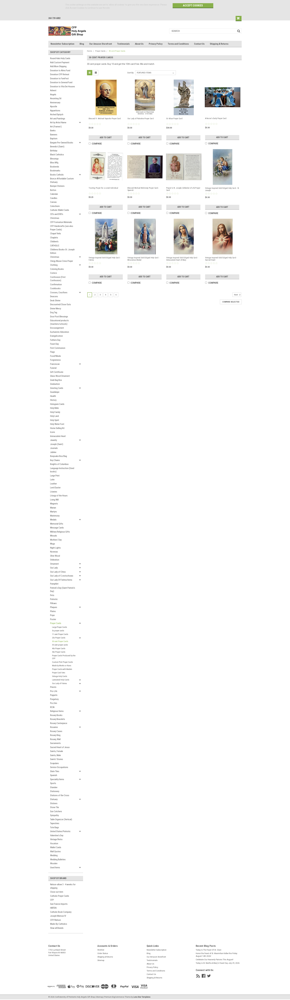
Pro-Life (53, 691)
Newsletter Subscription (62, 43)
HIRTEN (53, 908)
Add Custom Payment (59, 62)
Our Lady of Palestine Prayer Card (140, 119)
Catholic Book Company (60, 912)
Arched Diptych (56, 114)
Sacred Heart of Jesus (60, 747)
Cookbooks (55, 288)
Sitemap (100, 960)
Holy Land (54, 416)
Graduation (55, 384)
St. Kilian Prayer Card (174, 119)
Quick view (106, 112)
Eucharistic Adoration (59, 332)
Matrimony (55, 515)
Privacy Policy (156, 43)
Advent (53, 90)
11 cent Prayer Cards (60, 634)
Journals (54, 448)
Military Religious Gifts (60, 531)
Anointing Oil (55, 98)
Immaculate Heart (58, 436)
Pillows (53, 603)
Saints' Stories (56, 759)
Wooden (53, 863)
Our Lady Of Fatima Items (61, 579)
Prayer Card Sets (58, 673)
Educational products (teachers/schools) (59, 322)
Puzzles (53, 703)
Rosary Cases (56, 731)
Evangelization (56, 336)
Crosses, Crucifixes (58, 292)
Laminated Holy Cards (60, 680)
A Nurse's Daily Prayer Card (216, 118)
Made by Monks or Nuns (61, 665)
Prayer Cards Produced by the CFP (63, 657)
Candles (53, 198)
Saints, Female (56, 751)
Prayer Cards (55, 623)
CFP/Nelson (55, 920)
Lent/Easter (55, 487)
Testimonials (123, 43)
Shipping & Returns (219, 43)
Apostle (53, 106)
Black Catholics (57, 154)
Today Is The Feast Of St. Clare (208, 950)
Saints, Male (55, 755)
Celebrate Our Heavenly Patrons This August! (214, 960)
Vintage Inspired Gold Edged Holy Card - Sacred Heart (221, 259)
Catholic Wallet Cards (59, 210)
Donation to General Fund (61, 82)
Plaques (53, 607)
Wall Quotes (55, 851)
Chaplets (54, 237)
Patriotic (54, 599)
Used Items (55, 867)
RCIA (52, 707)
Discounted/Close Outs (60, 304)
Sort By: (130, 73)
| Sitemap (99, 997)
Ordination (54, 559)
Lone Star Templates (141, 997)
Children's (54, 241)
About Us (139, 43)
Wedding (54, 855)
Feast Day (54, 344)
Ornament (54, 563)
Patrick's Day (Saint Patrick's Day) (62, 590)
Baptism (53, 138)
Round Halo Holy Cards (60, 58)
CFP (52, 900)
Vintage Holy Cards (59, 676)
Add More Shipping (58, 66)
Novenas (54, 551)
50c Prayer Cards (58, 652)
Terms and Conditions (178, 43)
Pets (52, 595)
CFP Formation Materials (61, 222)
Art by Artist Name (58, 122)
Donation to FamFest (59, 78)
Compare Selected (230, 302)
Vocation (54, 843)
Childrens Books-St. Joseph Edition (62, 251)
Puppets (53, 695)
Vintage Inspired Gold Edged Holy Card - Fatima (105, 259)
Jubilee (53, 452)
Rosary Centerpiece (58, 723)
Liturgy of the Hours (59, 495)
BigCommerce (118, 997)
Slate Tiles (54, 771)
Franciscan (55, 364)
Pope (52, 615)
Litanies (53, 491)
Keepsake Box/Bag (58, 456)
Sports (53, 783)
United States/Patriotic (60, 831)
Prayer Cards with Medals (62, 669)
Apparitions (55, 110)
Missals (53, 535)
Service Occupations (59, 767)
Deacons (54, 296)
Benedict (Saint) (57, 146)
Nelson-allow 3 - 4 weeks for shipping (63, 886)
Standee (53, 787)
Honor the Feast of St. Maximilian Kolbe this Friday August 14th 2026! (216, 954)
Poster (53, 619)
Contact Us (199, 43)
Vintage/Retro (56, 839)
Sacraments (55, 743)
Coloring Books (57, 269)
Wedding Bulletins (58, 859)
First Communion (57, 348)
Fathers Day (55, 340)
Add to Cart (106, 137)
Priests (53, 687)
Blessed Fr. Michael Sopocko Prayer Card (105, 119)
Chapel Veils (55, 233)
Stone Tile (54, 807)
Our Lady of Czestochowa (61, 575)
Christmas (54, 218)
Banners (53, 134)
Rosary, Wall (55, 739)
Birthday (53, 150)
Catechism (55, 206)
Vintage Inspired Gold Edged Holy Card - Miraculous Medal (143, 259)
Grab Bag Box (56, 380)
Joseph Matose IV (58, 916)
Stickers (53, 803)
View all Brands (56, 928)
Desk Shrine (55, 300)
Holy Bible (54, 408)
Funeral (53, 368)
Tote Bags (54, 827)
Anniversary (55, 102)
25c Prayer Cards (58, 638)
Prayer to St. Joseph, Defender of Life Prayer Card (183, 189)
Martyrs (53, 511)
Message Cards (57, 527)
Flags (52, 352)
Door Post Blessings (59, 316)
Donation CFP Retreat (59, 74)
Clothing (54, 265)
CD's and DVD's (56, 214)
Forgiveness (55, 360)
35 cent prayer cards (60, 645)
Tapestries (54, 823)
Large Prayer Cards (59, 627)
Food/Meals (55, 356)
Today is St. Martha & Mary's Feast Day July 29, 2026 (218, 963)
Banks (53, 130)
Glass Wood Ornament (60, 376)
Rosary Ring (55, 735)
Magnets (54, 503)
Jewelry (53, 440)
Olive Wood (55, 555)
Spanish (53, 775)
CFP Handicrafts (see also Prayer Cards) (61, 228)
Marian (53, 507)
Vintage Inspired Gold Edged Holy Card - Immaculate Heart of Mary (182, 259)
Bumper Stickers (57, 186)
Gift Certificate (56, 372)
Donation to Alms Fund (60, 70)
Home (89, 51)
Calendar (54, 194)
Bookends (54, 166)
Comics (53, 273)
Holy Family (55, 412)
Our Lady (54, 567)
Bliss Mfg (54, 162)
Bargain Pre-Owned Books (61, 142)
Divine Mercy (55, 308)
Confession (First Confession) (58, 279)
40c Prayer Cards (58, 648)
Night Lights (55, 547)
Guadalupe (54, 392)
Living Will (54, 499)
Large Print (55, 475)
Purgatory (54, 699)
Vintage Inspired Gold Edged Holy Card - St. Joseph (222, 189)
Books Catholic (57, 174)
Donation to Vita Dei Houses (62, 86)
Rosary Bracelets (57, 719)
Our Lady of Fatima (59, 683)
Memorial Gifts (56, 523)
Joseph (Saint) (56, 444)
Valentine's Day (56, 835)
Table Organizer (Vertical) (61, 819)
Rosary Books (56, 715)
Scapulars (54, 763)
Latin (52, 479)
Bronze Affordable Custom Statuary (62, 180)
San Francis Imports (59, 904)
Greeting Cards (56, 388)
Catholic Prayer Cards (59, 896)
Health (53, 396)
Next (236, 295)
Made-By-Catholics (58, 924)
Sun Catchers (56, 811)
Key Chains (55, 460)
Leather (53, 483)
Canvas (53, 202)
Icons (52, 432)
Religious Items (57, 711)
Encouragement (57, 328)
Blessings (54, 158)
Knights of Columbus (59, 464)
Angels (53, 94)
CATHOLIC (54, 245)
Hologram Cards (57, 404)
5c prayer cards (58, 630)
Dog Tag (53, 312)
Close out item (56, 892)
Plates (53, 611)
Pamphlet (54, 583)
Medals (53, 519)
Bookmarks (55, 170)
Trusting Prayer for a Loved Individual (103, 188)
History (53, 400)
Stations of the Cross (59, 795)
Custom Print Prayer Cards (62, 662)
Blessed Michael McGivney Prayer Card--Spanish (143, 189)
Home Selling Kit (57, 428)
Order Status (102, 953)
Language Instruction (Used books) (62, 470)
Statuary (54, 799)
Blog (82, 43)
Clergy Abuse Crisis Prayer (61, 261)
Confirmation (56, 284)
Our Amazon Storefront (100, 43)
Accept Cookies (193, 5)
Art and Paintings (57, 118)
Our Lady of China (58, 571)
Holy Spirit (54, 420)
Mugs (52, 543)
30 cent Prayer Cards (60, 641)
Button (53, 190)
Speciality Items (57, 779)
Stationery (54, 791)
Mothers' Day (56, 539)
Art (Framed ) (56, 126)
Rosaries (54, 727)
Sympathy (54, 815)
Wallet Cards (55, 847)
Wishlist (100, 950)
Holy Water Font (57, 424)
